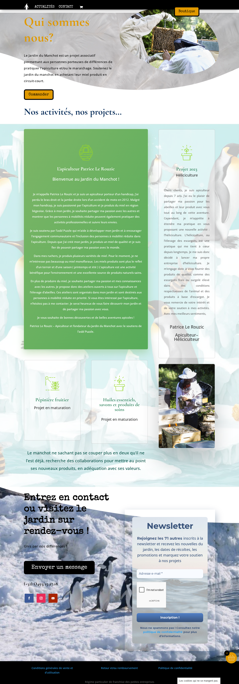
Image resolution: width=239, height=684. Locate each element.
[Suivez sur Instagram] (41, 598)
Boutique (187, 11)
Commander (39, 94)
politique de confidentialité (163, 632)
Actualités (45, 7)
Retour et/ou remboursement (119, 668)
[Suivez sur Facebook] (29, 598)
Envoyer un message (59, 567)
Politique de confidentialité (175, 668)
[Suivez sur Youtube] (53, 598)
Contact (66, 7)
